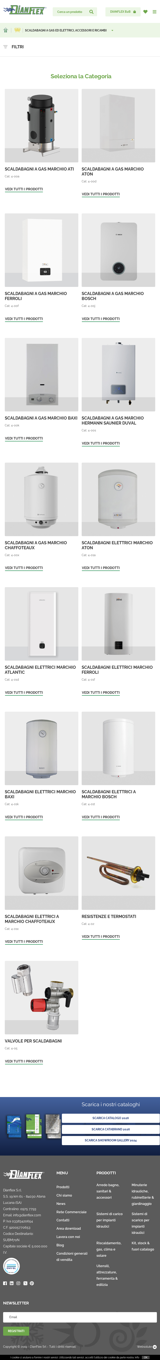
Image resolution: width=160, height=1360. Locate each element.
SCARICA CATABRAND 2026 (111, 1129)
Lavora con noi (68, 1237)
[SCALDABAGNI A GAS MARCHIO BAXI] (41, 390)
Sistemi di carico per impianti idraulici (109, 1220)
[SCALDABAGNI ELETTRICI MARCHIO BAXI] (41, 767)
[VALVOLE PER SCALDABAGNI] (41, 1013)
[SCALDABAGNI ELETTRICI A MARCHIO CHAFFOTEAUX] (41, 891)
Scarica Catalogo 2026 (110, 1118)
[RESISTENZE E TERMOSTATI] (118, 888)
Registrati (16, 1331)
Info (137, 1357)
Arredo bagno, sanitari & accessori (107, 1191)
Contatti (62, 1220)
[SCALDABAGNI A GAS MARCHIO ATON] (118, 144)
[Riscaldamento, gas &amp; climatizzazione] (17, 30)
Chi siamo (64, 1195)
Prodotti (62, 1187)
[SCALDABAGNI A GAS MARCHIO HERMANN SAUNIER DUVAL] (118, 393)
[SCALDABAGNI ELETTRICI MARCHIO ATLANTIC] (41, 642)
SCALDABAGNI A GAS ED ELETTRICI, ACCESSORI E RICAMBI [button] (66, 30)
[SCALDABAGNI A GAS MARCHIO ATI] (41, 141)
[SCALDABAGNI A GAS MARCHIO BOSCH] (118, 268)
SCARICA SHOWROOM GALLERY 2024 (111, 1140)
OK (146, 1357)
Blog (60, 1245)
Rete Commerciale (71, 1212)
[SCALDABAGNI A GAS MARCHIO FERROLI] (41, 268)
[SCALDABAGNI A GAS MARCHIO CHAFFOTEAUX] (41, 518)
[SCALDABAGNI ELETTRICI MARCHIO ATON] (118, 518)
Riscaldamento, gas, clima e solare (108, 1249)
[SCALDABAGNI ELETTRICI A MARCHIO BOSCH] (118, 767)
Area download (68, 1228)
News (60, 1204)
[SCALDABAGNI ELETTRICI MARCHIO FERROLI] (118, 642)
